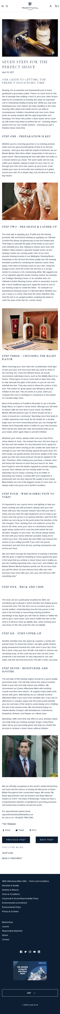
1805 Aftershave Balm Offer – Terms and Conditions (25, 881)
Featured (12, 823)
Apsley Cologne (16, 710)
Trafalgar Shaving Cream (17, 278)
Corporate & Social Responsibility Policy (20, 898)
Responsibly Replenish (12, 930)
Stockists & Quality (10, 885)
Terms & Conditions (11, 894)
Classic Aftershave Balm (28, 688)
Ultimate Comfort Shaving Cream (17, 281)
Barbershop (7, 922)
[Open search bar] (7, 6)
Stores (5, 935)
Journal (5, 926)
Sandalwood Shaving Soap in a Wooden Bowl (23, 290)
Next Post (47, 839)
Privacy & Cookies (10, 911)
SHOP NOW (7, 852)
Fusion (5, 379)
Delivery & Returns (10, 889)
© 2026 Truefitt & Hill (30, 1005)
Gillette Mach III (48, 376)
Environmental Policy (11, 907)
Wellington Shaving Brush (42, 256)
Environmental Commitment (14, 902)
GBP (29, 992)
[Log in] (50, 6)
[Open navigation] (2, 6)
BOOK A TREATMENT (12, 858)
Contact (5, 939)
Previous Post (16, 839)
